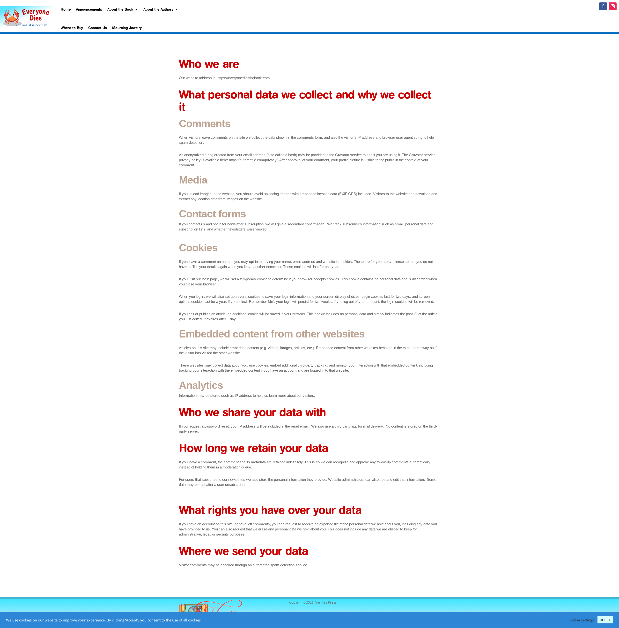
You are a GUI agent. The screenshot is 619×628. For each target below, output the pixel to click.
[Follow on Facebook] (603, 6)
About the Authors (158, 9)
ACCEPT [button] (605, 620)
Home (66, 9)
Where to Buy (72, 27)
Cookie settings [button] (581, 620)
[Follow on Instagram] (613, 6)
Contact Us (97, 27)
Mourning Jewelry (127, 27)
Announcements (89, 9)
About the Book (120, 9)
